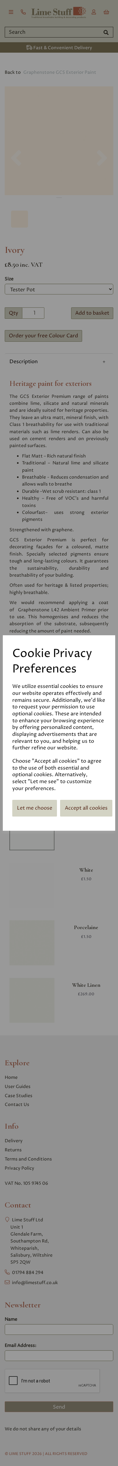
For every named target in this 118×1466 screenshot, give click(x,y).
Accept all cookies (86, 808)
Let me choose (34, 808)
